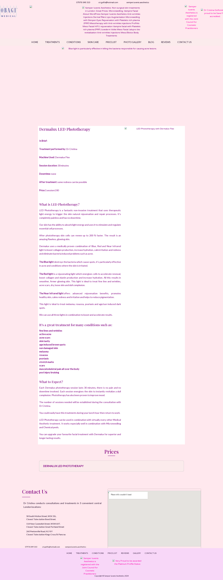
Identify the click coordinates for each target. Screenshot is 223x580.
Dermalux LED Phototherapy (63, 466)
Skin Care (93, 42)
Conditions (74, 42)
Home (34, 42)
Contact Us (184, 42)
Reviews (165, 42)
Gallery (137, 553)
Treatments (52, 42)
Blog (151, 42)
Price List (111, 42)
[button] (111, 466)
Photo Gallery (132, 42)
